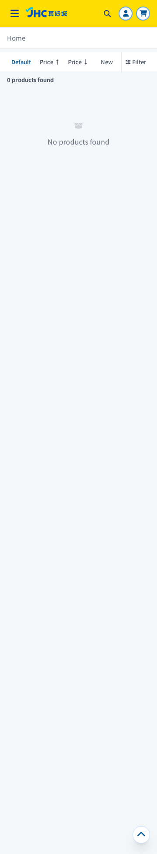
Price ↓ (78, 62)
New (107, 62)
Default (21, 62)
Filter (139, 62)
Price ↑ (50, 62)
